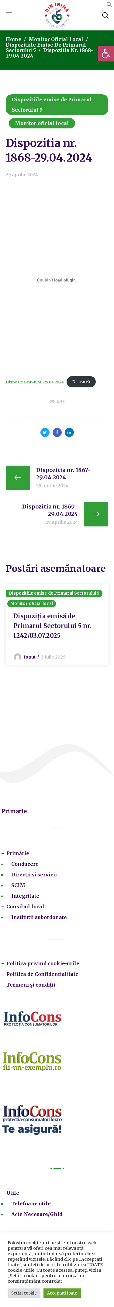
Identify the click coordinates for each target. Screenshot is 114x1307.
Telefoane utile (31, 1203)
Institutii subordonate (39, 917)
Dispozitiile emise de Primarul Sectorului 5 (52, 104)
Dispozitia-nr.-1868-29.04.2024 (35, 381)
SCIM (18, 885)
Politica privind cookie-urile (42, 963)
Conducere (25, 864)
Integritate (25, 896)
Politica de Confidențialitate (42, 974)
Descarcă (81, 381)
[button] (106, 53)
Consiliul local (25, 906)
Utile (12, 1193)
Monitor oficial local (56, 39)
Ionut (30, 657)
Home (13, 39)
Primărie (17, 853)
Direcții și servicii (34, 875)
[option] (57, 624)
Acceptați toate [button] (62, 1293)
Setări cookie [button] (24, 1293)
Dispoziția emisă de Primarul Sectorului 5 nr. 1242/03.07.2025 (52, 625)
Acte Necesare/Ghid (36, 1214)
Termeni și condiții (30, 985)
